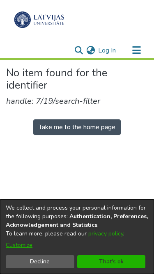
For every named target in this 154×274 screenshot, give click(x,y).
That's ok (111, 261)
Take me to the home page (77, 127)
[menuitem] (90, 50)
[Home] (39, 19)
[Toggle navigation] (136, 50)
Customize (19, 245)
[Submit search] (79, 50)
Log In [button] (107, 50)
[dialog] (77, 236)
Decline (40, 261)
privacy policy (105, 233)
